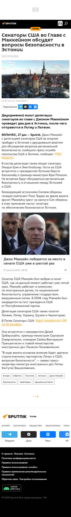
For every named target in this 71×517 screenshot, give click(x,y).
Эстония (42, 375)
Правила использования (15, 462)
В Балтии (17, 375)
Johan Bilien (21, 101)
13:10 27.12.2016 (10, 56)
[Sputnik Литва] (10, 24)
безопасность (9, 382)
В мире (6, 375)
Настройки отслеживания (33, 479)
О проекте (7, 453)
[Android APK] (11, 488)
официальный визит (44, 382)
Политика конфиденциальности (19, 458)
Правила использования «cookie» (19, 467)
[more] (65, 269)
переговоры (25, 382)
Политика (29, 375)
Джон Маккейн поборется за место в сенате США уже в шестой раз (34, 261)
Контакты (29, 453)
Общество (35, 425)
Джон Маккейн (56, 375)
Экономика (52, 425)
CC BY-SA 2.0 (8, 101)
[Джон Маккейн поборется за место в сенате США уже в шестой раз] (35, 234)
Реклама (18, 453)
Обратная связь (10, 479)
